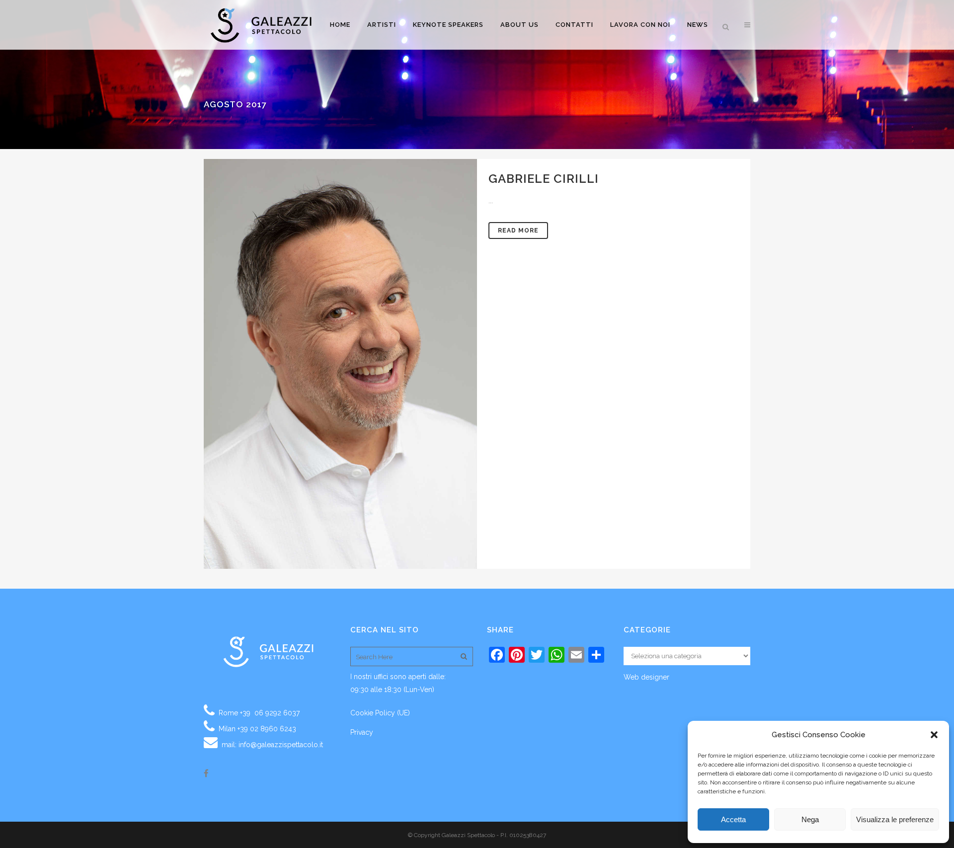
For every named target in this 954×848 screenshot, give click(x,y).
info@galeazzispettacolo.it (280, 745)
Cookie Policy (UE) (380, 713)
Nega (810, 819)
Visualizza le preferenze (895, 819)
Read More (518, 230)
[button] (934, 735)
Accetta (733, 819)
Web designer (646, 677)
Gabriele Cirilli (543, 178)
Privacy (361, 732)
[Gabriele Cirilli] (340, 364)
